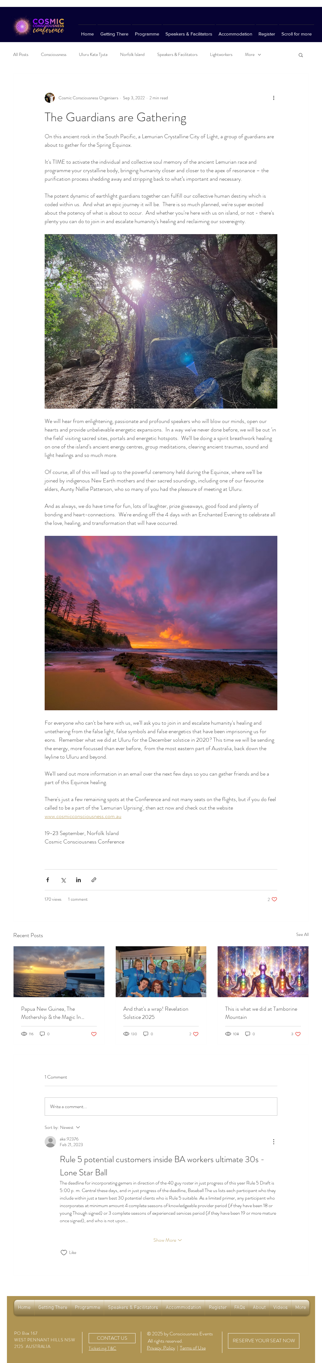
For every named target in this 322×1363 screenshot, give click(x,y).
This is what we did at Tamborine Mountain (261, 1013)
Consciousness (53, 55)
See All (302, 934)
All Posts (20, 55)
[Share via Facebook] (48, 880)
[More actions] (273, 98)
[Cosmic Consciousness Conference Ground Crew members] (161, 971)
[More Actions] (273, 1142)
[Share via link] (94, 880)
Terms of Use (193, 1347)
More (250, 55)
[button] (301, 54)
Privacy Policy (161, 1347)
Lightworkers (221, 55)
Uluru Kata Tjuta (93, 55)
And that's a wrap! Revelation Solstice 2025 (155, 1013)
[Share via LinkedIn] (78, 880)
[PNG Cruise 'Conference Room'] (59, 971)
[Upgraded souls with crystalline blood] (263, 971)
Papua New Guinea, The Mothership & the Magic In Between (51, 1013)
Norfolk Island (132, 55)
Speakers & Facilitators (177, 55)
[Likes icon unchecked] (64, 1252)
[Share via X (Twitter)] (63, 880)
